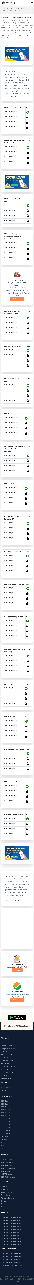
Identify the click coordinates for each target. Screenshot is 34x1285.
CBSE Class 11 (5, 1104)
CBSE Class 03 (5, 1128)
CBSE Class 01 (5, 1134)
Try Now (17, 970)
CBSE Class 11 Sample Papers (11, 1256)
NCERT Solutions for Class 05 (11, 1238)
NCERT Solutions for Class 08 (11, 1229)
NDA (2, 1146)
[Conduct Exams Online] (17, 54)
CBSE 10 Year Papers (8, 1168)
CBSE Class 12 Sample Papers (11, 1253)
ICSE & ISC (4, 1052)
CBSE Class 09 (5, 1110)
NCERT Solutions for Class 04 (11, 1241)
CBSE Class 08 (5, 1113)
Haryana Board (6, 1069)
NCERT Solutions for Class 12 (11, 1217)
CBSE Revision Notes (8, 1177)
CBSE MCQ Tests (6, 1165)
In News (4, 1201)
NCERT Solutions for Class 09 (11, 1226)
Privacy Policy (5, 1195)
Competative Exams (8, 1049)
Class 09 (22, 8)
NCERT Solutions (6, 1174)
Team (3, 1204)
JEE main (4, 1140)
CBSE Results (5, 1265)
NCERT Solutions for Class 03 (11, 1244)
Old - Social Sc (8, 11)
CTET (2, 1149)
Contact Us (5, 1207)
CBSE (16, 8)
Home (3, 8)
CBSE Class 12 (5, 1101)
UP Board (4, 1058)
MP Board (4, 1075)
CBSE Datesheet (16, 1265)
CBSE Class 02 (5, 1131)
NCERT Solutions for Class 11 (11, 1220)
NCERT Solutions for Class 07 (11, 1232)
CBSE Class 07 (5, 1116)
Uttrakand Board (7, 1061)
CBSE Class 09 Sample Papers (11, 1262)
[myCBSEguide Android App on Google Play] (17, 1017)
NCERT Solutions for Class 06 (11, 1235)
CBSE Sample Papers (8, 1159)
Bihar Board (5, 1063)
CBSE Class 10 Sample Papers (11, 1259)
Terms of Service (6, 1192)
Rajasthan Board (6, 1078)
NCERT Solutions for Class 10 (11, 1223)
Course (9, 8)
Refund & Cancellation (8, 1198)
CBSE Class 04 (5, 1125)
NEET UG (4, 1143)
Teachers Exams (6, 1055)
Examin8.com (5, 1087)
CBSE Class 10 (5, 1107)
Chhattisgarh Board (8, 1066)
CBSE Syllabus (6, 1171)
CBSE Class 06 (5, 1119)
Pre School (4, 1137)
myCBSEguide (12, 3)
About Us (4, 1186)
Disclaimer (4, 1189)
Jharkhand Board (7, 1072)
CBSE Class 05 (5, 1122)
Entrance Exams (6, 1046)
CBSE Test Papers (7, 1162)
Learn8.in (4, 1090)
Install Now (17, 299)
